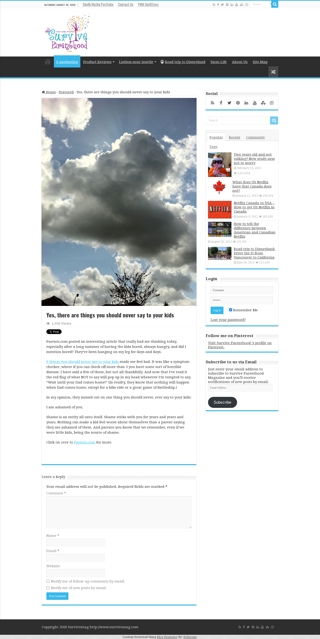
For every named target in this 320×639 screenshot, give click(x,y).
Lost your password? (228, 320)
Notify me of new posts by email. (79, 588)
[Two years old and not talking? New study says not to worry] (219, 164)
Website (53, 566)
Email (52, 551)
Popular (216, 137)
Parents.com (84, 442)
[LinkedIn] (232, 5)
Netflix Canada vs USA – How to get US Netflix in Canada (254, 207)
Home (48, 61)
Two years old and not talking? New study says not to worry (254, 158)
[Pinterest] (227, 5)
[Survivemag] (67, 31)
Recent (234, 137)
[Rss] (214, 5)
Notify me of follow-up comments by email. (88, 581)
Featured (66, 92)
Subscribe (222, 402)
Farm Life (219, 62)
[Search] (274, 4)
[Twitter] (222, 5)
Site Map (260, 62)
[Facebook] (218, 5)
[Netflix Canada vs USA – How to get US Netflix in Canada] (219, 209)
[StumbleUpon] (241, 5)
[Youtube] (236, 5)
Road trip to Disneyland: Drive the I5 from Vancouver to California (254, 253)
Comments (255, 137)
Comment (56, 493)
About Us (240, 62)
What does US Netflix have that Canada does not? (252, 186)
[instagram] (247, 5)
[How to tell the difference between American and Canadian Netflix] (219, 229)
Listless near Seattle (136, 62)
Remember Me (245, 310)
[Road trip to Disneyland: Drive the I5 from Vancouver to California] (219, 253)
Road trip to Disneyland (185, 62)
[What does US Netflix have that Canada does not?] (219, 187)
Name (52, 536)
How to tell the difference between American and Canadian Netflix (254, 230)
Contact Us (125, 4)
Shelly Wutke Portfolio (98, 4)
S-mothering (67, 62)
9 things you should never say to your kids (83, 362)
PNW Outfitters (148, 4)
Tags (213, 147)
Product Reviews (97, 62)
